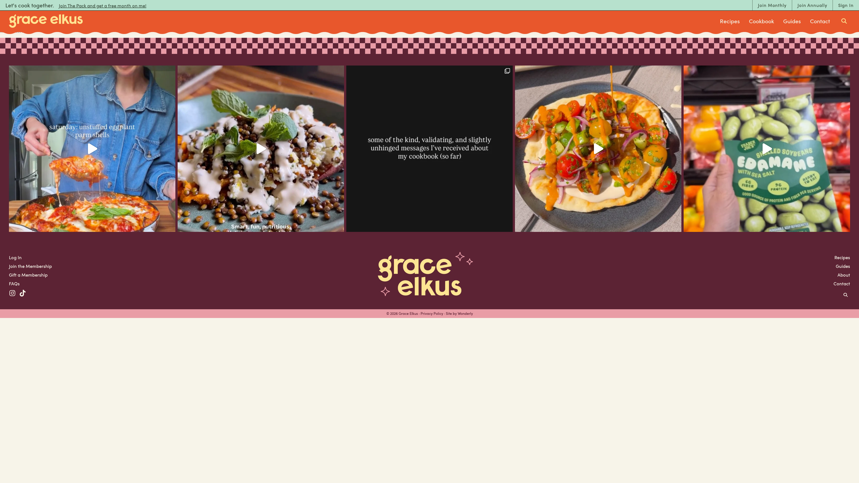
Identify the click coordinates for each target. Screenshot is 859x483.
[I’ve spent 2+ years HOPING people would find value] (429, 149)
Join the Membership (30, 266)
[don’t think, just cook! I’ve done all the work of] (92, 149)
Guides (792, 21)
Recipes (730, 21)
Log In (15, 257)
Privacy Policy (432, 313)
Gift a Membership (28, 275)
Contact (820, 21)
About (844, 275)
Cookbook (761, 21)
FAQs (14, 283)
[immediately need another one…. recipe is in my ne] (598, 149)
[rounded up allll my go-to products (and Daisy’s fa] (767, 149)
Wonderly (465, 313)
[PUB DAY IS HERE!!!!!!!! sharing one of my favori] (261, 149)
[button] (12, 293)
